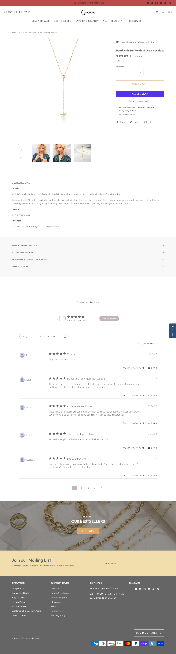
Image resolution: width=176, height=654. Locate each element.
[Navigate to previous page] (68, 488)
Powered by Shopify (32, 638)
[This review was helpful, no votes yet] (149, 367)
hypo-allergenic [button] (20, 266)
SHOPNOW (88, 531)
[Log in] (163, 12)
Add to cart (140, 83)
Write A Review (109, 318)
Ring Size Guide (19, 597)
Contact (25, 12)
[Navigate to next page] (107, 488)
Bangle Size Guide (20, 593)
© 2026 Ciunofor (18, 638)
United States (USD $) (147, 633)
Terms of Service (20, 606)
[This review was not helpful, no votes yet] (154, 367)
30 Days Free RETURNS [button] (22, 252)
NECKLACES (22, 33)
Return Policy (57, 610)
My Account (56, 601)
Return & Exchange (60, 593)
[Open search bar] (157, 12)
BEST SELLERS (62, 21)
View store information (128, 115)
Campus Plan (18, 588)
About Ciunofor (19, 615)
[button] (21, 153)
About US (10, 12)
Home (14, 33)
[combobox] (31, 336)
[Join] (160, 563)
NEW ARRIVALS (40, 21)
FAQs (53, 606)
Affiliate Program (59, 597)
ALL (105, 21)
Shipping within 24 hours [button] (24, 245)
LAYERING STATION (87, 21)
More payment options (140, 101)
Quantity (120, 66)
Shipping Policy (58, 615)
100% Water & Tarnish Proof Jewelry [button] (30, 259)
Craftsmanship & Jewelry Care (26, 610)
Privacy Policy (18, 601)
